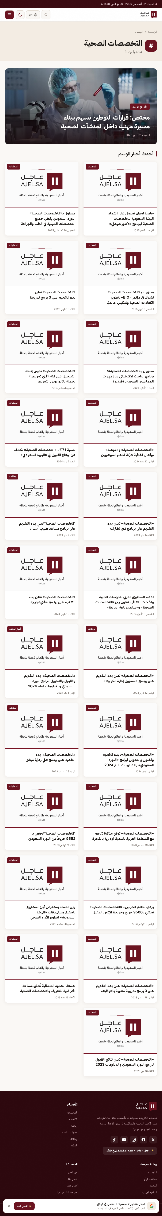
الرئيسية (152, 31)
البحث (153, 1185)
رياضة (74, 1125)
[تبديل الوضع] (20, 14)
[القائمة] (9, 14)
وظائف (73, 1139)
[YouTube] (124, 1139)
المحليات (72, 1112)
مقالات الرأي (150, 1179)
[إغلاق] (8, 1206)
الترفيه (74, 1145)
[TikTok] (114, 1139)
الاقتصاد (73, 1119)
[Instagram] (134, 1139)
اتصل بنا (72, 1179)
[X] (153, 1139)
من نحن (72, 1172)
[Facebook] (143, 1139)
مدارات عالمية (69, 1132)
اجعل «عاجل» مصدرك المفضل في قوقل (130, 1150)
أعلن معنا (72, 1185)
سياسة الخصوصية (67, 1192)
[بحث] (46, 14)
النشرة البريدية (149, 1192)
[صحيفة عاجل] (148, 15)
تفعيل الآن (24, 1206)
